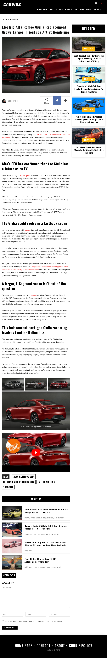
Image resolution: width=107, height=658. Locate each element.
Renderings (14, 19)
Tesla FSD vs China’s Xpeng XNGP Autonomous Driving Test (40, 560)
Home (5, 19)
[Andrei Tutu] (5, 101)
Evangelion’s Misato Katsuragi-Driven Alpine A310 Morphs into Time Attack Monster (89, 119)
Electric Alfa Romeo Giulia (18, 482)
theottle (8, 487)
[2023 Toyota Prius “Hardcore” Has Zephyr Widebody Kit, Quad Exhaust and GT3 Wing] (88, 45)
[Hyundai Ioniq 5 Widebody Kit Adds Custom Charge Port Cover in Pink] (12, 530)
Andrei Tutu (13, 101)
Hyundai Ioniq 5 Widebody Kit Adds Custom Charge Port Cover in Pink (46, 527)
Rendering (49, 482)
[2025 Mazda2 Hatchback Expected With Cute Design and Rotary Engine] (12, 513)
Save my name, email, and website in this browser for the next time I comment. (35, 621)
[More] (65, 100)
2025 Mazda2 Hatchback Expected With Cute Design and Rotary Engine (46, 511)
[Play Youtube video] (36, 452)
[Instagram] (101, 3)
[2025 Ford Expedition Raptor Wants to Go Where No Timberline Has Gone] (88, 136)
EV (39, 482)
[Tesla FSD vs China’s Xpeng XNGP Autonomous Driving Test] (12, 562)
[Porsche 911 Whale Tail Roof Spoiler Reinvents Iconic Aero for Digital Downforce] (88, 75)
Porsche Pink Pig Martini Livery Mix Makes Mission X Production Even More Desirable (45, 544)
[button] (96, 3)
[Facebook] (57, 100)
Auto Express (25, 175)
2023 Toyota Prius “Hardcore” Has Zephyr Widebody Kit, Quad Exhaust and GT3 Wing (89, 58)
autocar (28, 230)
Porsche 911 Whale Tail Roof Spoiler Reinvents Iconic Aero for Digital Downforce (89, 89)
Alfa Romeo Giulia (24, 476)
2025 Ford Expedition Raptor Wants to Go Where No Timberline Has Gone (89, 150)
